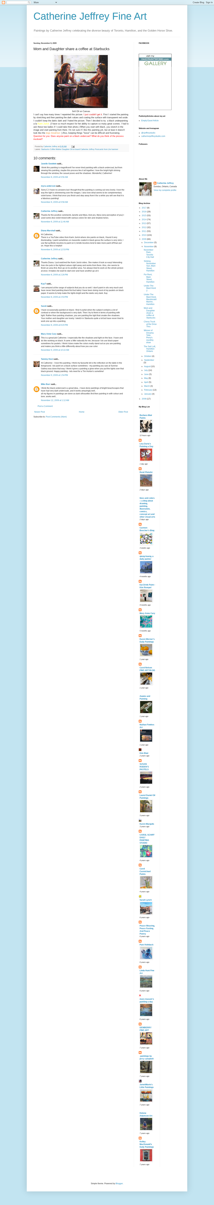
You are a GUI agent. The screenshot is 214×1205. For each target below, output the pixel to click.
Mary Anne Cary (49, 334)
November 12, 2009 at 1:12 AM (55, 400)
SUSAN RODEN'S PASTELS (144, 767)
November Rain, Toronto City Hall (149, 253)
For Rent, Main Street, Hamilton (149, 278)
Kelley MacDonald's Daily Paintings (147, 1144)
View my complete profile (165, 190)
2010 (144, 235)
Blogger (119, 1183)
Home (81, 412)
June (146, 374)
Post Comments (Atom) (56, 417)
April (146, 382)
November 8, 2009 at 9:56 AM (54, 177)
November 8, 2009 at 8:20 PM (54, 325)
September (149, 360)
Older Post (123, 412)
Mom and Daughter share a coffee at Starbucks (149, 313)
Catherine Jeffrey (49, 211)
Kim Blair (144, 753)
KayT (43, 284)
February (148, 390)
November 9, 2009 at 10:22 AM (55, 350)
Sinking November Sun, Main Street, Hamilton (150, 266)
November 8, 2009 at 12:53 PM (55, 249)
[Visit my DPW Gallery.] (155, 66)
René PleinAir (146, 472)
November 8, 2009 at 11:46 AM (55, 222)
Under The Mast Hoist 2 (150, 288)
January (148, 394)
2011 (144, 231)
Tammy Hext (47, 359)
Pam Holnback (146, 945)
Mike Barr (45, 384)
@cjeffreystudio (148, 133)
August (147, 366)
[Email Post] (73, 146)
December (149, 242)
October (148, 356)
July (146, 370)
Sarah (44, 306)
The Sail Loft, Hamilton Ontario (150, 349)
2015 (144, 215)
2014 (144, 219)
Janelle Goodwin (49, 164)
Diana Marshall (48, 230)
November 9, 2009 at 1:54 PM (54, 375)
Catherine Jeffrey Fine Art (90, 16)
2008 (144, 399)
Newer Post (39, 412)
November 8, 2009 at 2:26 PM (54, 275)
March (147, 386)
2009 (144, 239)
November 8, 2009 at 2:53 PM (54, 297)
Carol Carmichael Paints (145, 871)
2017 (144, 208)
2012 (144, 227)
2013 (144, 223)
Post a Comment (45, 406)
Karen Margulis (147, 824)
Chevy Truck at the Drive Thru (150, 324)
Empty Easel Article (150, 120)
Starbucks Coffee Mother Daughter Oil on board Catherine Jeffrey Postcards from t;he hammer (79, 149)
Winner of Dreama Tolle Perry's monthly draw (149, 336)
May (146, 378)
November (149, 246)
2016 (144, 211)
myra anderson (48, 186)
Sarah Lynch (146, 900)
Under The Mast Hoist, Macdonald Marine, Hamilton (150, 299)
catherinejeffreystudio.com (153, 136)
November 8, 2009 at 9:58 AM (54, 202)
